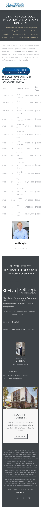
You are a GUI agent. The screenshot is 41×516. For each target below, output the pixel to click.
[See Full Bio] (26, 249)
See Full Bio (19, 248)
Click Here (20, 436)
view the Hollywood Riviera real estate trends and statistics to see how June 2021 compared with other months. (20, 57)
